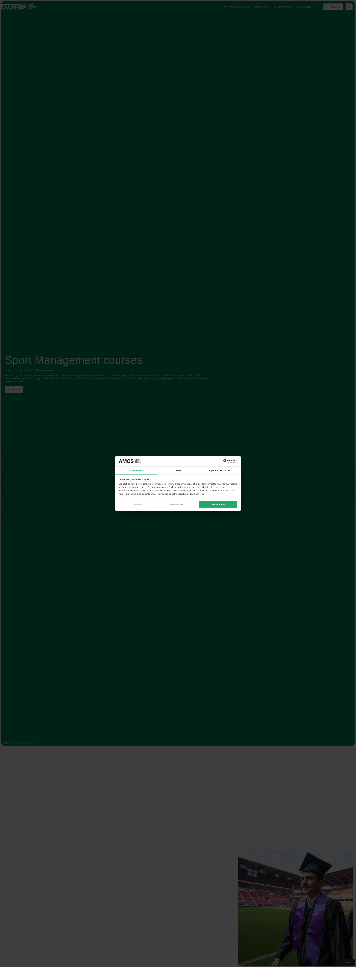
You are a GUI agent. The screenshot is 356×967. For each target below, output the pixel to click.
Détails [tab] (178, 470)
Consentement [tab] (136, 470)
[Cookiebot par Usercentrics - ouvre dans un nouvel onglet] (225, 461)
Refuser (138, 504)
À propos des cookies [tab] (219, 470)
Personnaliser (176, 504)
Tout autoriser (218, 504)
